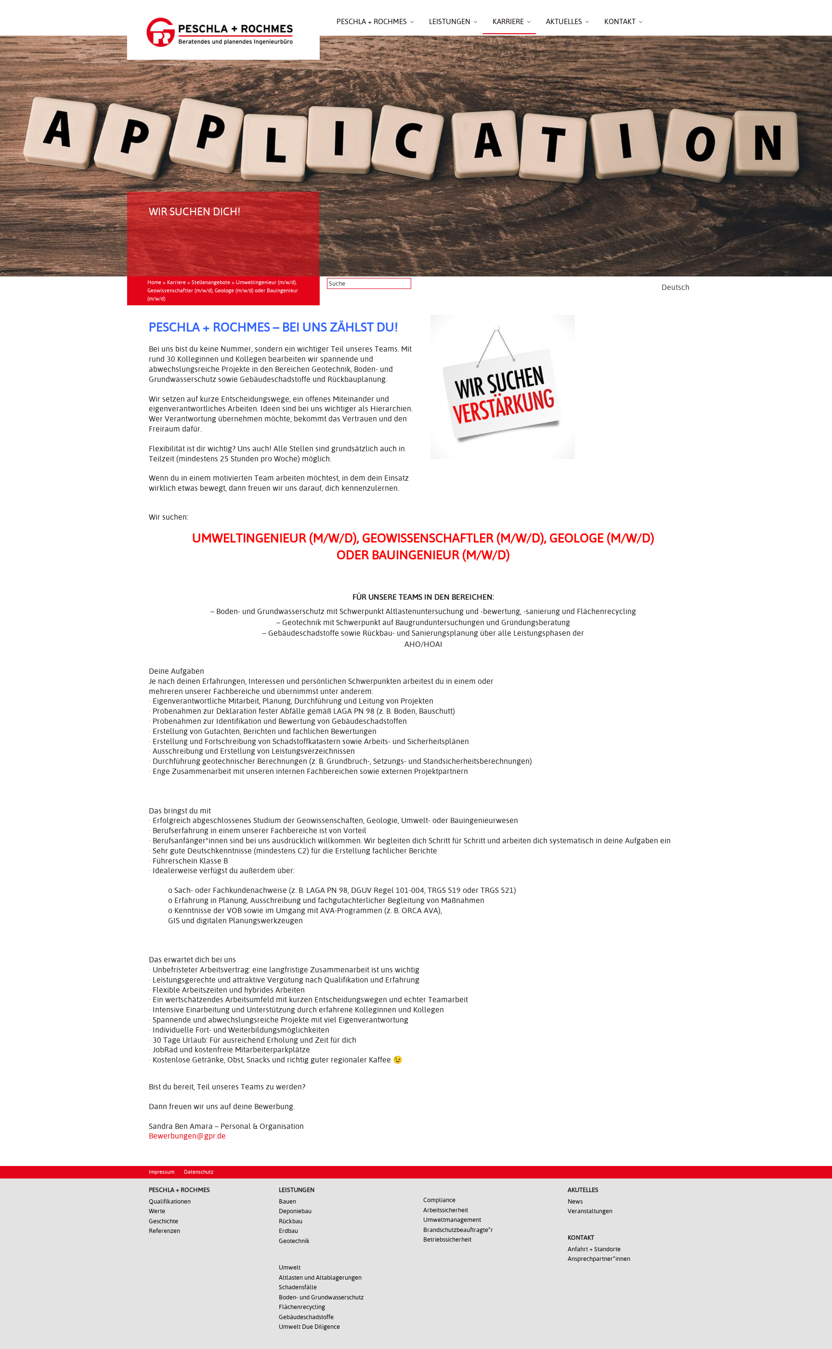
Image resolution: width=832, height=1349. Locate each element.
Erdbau (288, 1230)
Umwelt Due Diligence (309, 1326)
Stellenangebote (211, 282)
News (575, 1201)
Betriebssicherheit (447, 1239)
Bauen (287, 1201)
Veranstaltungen (590, 1211)
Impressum (161, 1172)
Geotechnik (294, 1240)
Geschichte (163, 1221)
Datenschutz (198, 1172)
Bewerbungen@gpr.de (187, 1135)
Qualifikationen (170, 1201)
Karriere (176, 282)
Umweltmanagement (452, 1219)
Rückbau (290, 1221)
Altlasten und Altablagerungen (320, 1277)
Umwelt (289, 1267)
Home (154, 282)
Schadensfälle (298, 1287)
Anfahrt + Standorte (594, 1249)
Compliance (439, 1200)
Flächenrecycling (302, 1306)
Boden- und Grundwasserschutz (321, 1297)
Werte (157, 1211)
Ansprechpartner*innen (599, 1258)
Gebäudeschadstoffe (306, 1317)
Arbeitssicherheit (445, 1210)
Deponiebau (295, 1211)
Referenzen (164, 1230)
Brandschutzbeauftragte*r (458, 1229)
